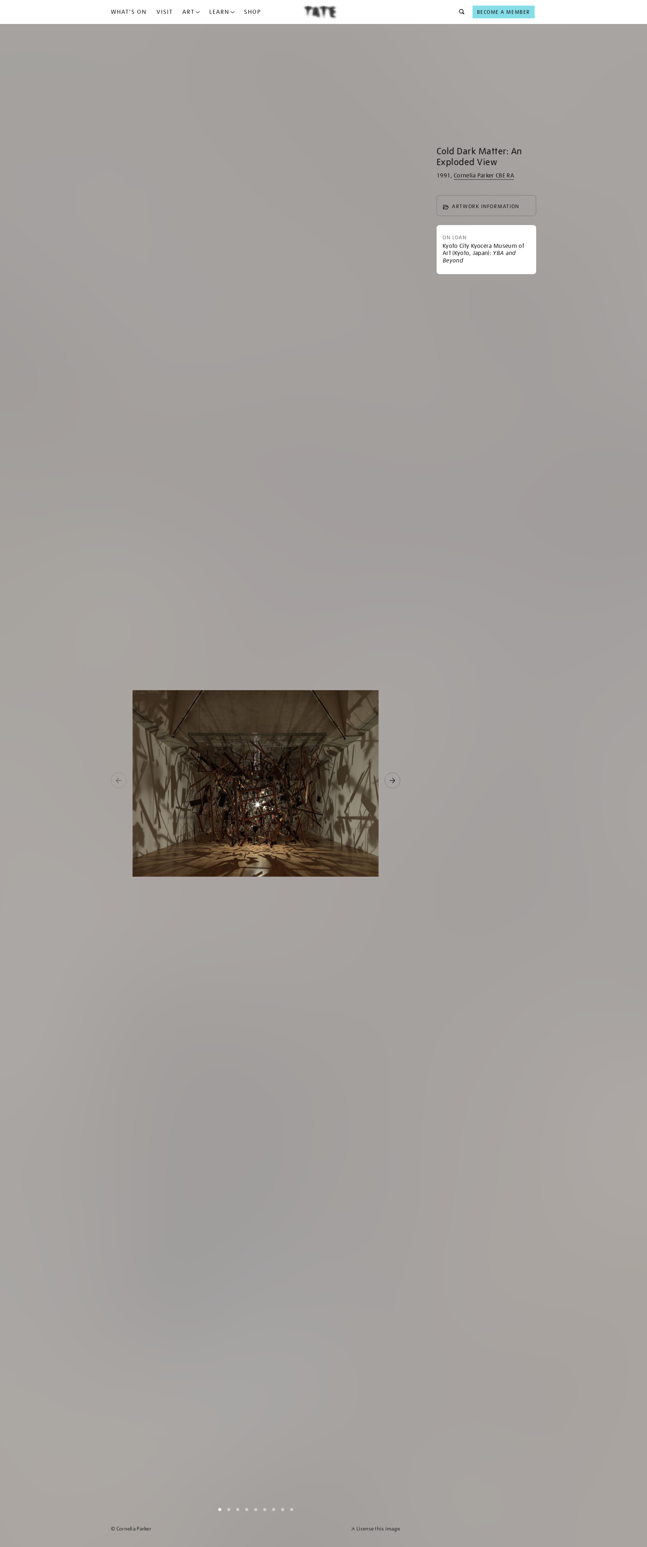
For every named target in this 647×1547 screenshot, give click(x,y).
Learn (219, 12)
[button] (460, 11)
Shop (252, 12)
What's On (129, 12)
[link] (227, 1529)
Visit (165, 12)
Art (188, 12)
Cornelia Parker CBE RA (484, 175)
